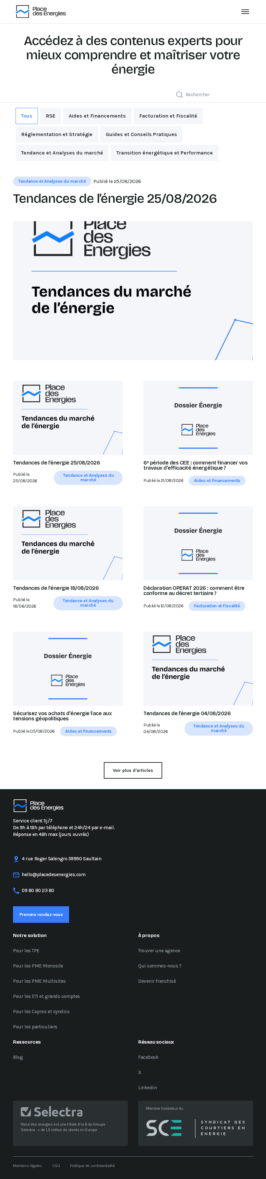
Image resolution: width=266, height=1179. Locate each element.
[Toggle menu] (245, 11)
